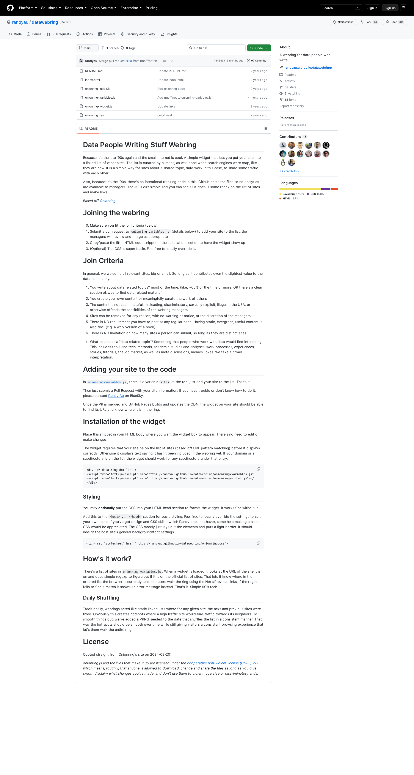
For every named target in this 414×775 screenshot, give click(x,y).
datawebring (45, 22)
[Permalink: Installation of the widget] (80, 422)
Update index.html (170, 80)
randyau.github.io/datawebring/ (308, 67)
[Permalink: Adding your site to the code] (80, 369)
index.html (92, 80)
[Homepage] (10, 7)
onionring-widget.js (98, 106)
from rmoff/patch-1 (146, 61)
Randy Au (116, 395)
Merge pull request (112, 61)
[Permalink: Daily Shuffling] (80, 598)
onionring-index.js (97, 88)
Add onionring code (171, 88)
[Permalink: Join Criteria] (80, 261)
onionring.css (94, 115)
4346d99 (219, 60)
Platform (26, 8)
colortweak (165, 115)
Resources (74, 8)
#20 (129, 61)
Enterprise (129, 8)
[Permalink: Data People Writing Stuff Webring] (80, 145)
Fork (371, 22)
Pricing (152, 8)
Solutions (49, 8)
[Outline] (265, 128)
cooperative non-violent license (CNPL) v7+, (223, 663)
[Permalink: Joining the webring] (80, 213)
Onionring (108, 201)
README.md (94, 71)
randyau (20, 22)
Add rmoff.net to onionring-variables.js (184, 97)
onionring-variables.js (100, 97)
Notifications (345, 22)
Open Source (102, 8)
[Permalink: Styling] (80, 497)
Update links (166, 106)
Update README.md (171, 71)
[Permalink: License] (80, 642)
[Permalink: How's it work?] (80, 559)
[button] (259, 469)
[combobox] (218, 48)
